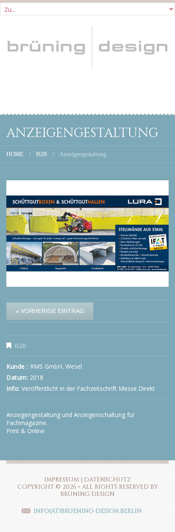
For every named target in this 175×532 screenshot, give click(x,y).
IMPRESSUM (61, 480)
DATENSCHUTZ (107, 480)
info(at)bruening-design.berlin (88, 511)
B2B (41, 154)
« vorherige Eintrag (50, 311)
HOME (15, 154)
